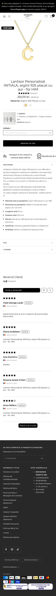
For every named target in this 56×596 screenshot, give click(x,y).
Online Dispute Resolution (9, 501)
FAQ (5, 243)
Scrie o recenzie (13, 290)
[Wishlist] (46, 16)
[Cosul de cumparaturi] (51, 16)
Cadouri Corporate (11, 512)
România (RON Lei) (11, 560)
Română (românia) (31, 560)
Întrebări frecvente (11, 524)
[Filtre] (44, 290)
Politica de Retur (10, 488)
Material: (16, 101)
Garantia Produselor (11, 484)
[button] (23, 93)
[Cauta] (9, 16)
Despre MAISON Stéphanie (10, 517)
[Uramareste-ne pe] (6, 549)
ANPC (5, 507)
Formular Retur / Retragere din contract (12, 494)
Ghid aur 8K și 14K (10, 528)
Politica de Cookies (11, 537)
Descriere (8, 165)
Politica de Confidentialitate (10, 477)
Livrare (7, 250)
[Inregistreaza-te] (42, 458)
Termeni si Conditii (11, 472)
